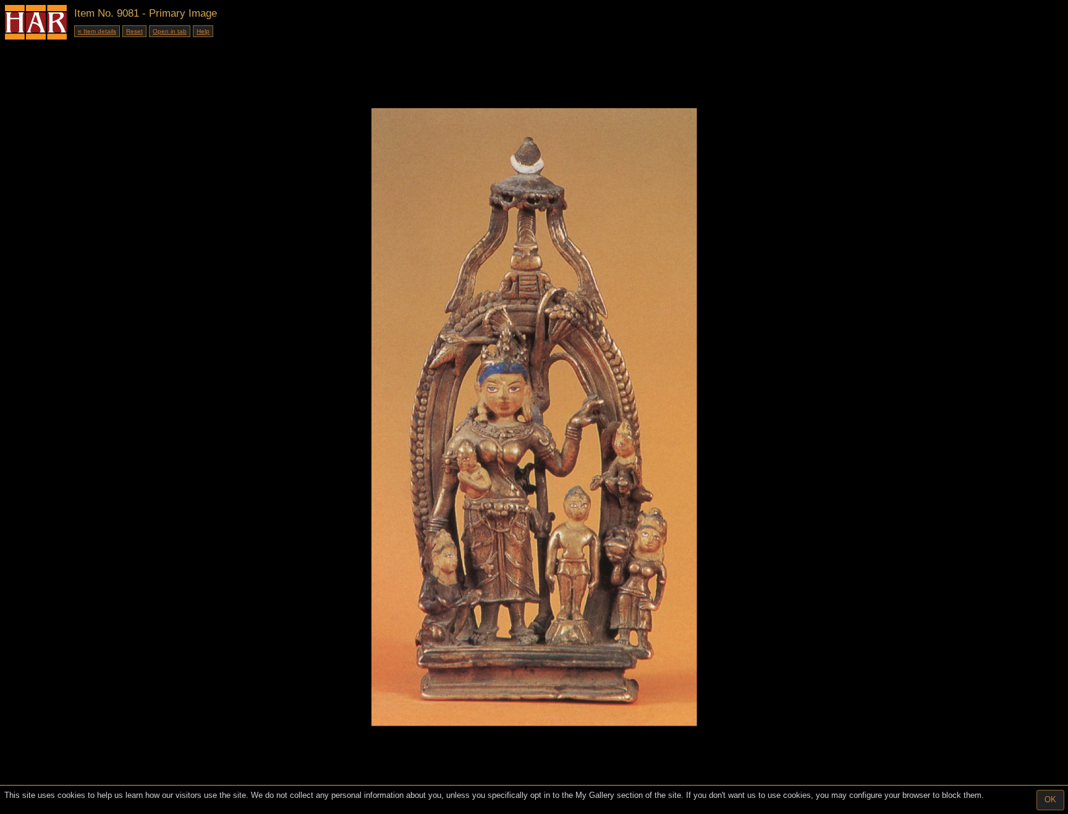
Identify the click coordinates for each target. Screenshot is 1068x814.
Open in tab (170, 31)
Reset (134, 31)
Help (203, 31)
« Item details (97, 31)
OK (1050, 799)
